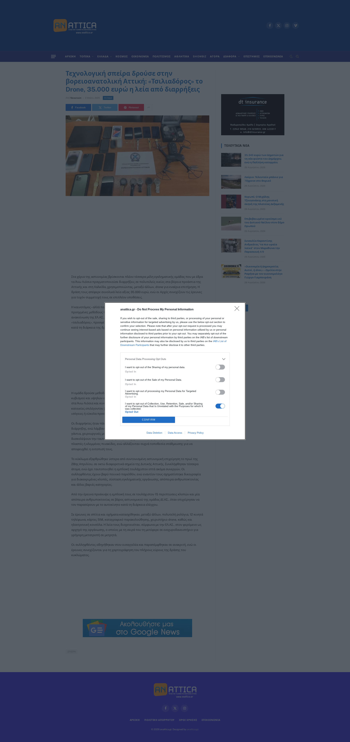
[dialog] (175, 371)
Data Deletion (154, 432)
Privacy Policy (196, 432)
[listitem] (175, 359)
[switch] (220, 367)
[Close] (238, 309)
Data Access (175, 432)
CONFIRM (148, 419)
